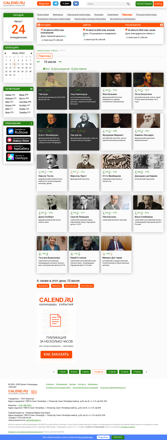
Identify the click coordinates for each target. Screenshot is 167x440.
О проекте (50, 384)
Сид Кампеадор (78, 94)
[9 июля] (38, 62)
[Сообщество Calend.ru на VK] (76, 3)
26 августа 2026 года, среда (141, 30)
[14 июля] (146, 372)
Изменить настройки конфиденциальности (25, 432)
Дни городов (71, 286)
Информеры (93, 384)
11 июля (112, 372)
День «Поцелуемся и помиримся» (99, 33)
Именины (58, 14)
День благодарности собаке (139, 33)
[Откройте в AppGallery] (18, 148)
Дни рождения (62, 68)
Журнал (44, 3)
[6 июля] (53, 372)
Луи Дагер (76, 135)
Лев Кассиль (109, 217)
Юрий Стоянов (78, 257)
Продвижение (61, 384)
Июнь (7, 112)
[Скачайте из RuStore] (18, 131)
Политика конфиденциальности (113, 388)
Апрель (8, 105)
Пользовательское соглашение (85, 388)
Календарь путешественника (90, 18)
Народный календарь (78, 14)
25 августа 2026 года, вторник (100, 30)
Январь (8, 95)
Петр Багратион (143, 94)
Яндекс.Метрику (86, 437)
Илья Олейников (144, 217)
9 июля (85, 372)
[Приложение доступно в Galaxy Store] (18, 140)
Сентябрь (23, 102)
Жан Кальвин (110, 94)
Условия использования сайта (58, 388)
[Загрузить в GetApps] (18, 157)
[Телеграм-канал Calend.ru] (55, 3)
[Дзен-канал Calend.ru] (65, 3)
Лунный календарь (146, 14)
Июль (21, 95)
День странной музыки (52, 36)
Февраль (9, 98)
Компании (112, 14)
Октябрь (23, 105)
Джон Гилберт (46, 217)
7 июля (62, 372)
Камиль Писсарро (144, 135)
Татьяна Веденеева (49, 257)
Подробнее (103, 437)
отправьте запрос (127, 427)
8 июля (74, 372)
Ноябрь (22, 109)
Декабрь (23, 112)
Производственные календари (53, 18)
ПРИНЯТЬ (117, 437)
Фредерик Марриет (113, 135)
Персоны (127, 14)
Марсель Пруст (78, 176)
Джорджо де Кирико (146, 176)
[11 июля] (60, 62)
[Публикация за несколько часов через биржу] (56, 362)
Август (22, 98)
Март (7, 102)
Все (47, 68)
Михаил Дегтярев (112, 257)
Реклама (72, 384)
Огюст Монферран (48, 135)
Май (7, 109)
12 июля (124, 372)
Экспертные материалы (123, 18)
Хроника (98, 14)
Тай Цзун (43, 94)
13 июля (137, 372)
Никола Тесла (45, 176)
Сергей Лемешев (79, 217)
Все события (87, 286)
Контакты (82, 384)
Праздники (43, 14)
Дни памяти (80, 68)
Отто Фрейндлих (112, 176)
